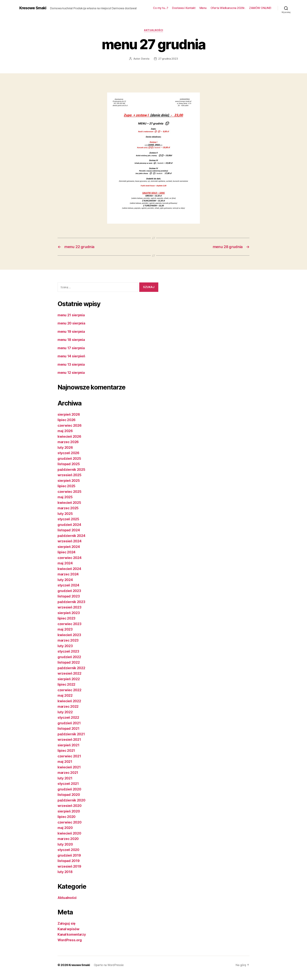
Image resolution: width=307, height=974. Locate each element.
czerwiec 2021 (69, 756)
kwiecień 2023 (69, 635)
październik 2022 (71, 668)
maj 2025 (65, 497)
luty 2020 (65, 844)
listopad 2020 (69, 795)
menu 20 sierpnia (71, 323)
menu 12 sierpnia (71, 373)
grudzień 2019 (69, 855)
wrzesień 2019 (69, 866)
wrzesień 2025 (69, 475)
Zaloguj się (66, 923)
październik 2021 (71, 734)
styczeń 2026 (68, 453)
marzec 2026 (68, 442)
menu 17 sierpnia (71, 348)
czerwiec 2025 (69, 492)
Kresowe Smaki (32, 8)
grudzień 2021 (69, 723)
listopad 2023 (69, 596)
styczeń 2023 (68, 651)
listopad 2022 (69, 662)
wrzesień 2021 (69, 740)
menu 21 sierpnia (71, 315)
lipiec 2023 (66, 618)
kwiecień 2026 (69, 437)
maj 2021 (65, 762)
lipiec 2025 (66, 486)
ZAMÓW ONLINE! (260, 8)
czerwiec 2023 (69, 624)
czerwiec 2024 (70, 558)
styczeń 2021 (68, 784)
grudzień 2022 (69, 657)
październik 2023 (71, 602)
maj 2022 (65, 695)
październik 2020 (71, 800)
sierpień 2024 (69, 547)
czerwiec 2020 (70, 822)
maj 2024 (65, 563)
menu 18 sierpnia (71, 340)
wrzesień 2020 (70, 806)
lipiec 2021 (66, 751)
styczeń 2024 (68, 585)
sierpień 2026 (69, 414)
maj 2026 (65, 431)
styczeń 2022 (68, 718)
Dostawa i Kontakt (184, 8)
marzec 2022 (68, 706)
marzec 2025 (68, 508)
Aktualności (153, 30)
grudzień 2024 (69, 525)
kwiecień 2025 (69, 503)
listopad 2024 (69, 530)
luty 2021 (65, 778)
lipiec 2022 (66, 684)
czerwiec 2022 (69, 690)
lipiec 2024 (66, 552)
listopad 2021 (68, 729)
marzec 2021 (68, 773)
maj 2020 (65, 828)
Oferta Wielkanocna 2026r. (228, 8)
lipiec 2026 (66, 420)
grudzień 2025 (69, 459)
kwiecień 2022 (69, 701)
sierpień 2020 (69, 811)
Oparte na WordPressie (109, 965)
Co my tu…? (160, 8)
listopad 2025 (69, 464)
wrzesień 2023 (69, 607)
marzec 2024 (68, 574)
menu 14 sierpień (71, 356)
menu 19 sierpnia (71, 332)
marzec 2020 (68, 839)
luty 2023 (65, 646)
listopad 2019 (69, 861)
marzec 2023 (68, 640)
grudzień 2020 (69, 789)
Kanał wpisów (68, 929)
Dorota (145, 58)
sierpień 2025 (69, 481)
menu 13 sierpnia (71, 364)
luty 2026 (65, 448)
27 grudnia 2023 (168, 58)
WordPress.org (70, 940)
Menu (203, 8)
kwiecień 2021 (69, 767)
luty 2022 (65, 712)
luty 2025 (65, 514)
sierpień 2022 (69, 679)
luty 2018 (65, 872)
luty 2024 (65, 580)
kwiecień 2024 (69, 569)
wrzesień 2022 (69, 673)
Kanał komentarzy (72, 934)
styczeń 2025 (68, 519)
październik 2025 (71, 470)
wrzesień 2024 (70, 541)
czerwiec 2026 (70, 425)
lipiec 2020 (66, 817)
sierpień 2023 (69, 613)
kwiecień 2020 (69, 833)
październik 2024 (71, 536)
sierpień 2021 (68, 745)
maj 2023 (65, 629)
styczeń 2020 (68, 850)
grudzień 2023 (69, 591)
